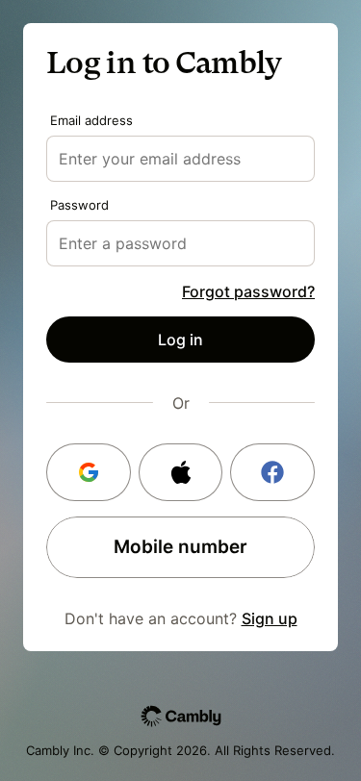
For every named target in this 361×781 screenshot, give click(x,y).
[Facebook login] (272, 472)
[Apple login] (181, 472)
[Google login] (88, 472)
